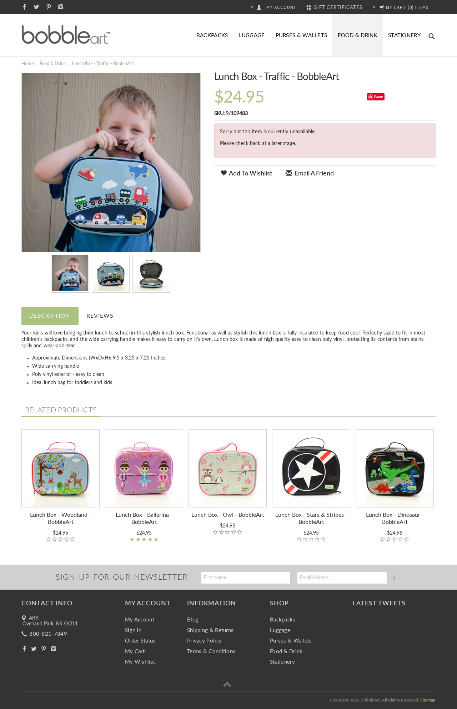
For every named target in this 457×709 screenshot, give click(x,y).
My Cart (135, 651)
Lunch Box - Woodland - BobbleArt (60, 518)
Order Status (140, 641)
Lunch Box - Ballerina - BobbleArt (144, 518)
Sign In (133, 630)
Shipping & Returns (210, 630)
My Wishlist (140, 662)
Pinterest (49, 7)
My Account (139, 620)
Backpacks (212, 35)
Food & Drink (357, 35)
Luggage (251, 35)
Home (27, 63)
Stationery (404, 35)
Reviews (100, 316)
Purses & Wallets (301, 35)
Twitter (37, 7)
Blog (193, 620)
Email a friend (313, 173)
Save (378, 96)
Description (49, 316)
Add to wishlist (250, 173)
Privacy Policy (204, 641)
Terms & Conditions (211, 651)
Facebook (24, 7)
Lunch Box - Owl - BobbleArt (227, 515)
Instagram (61, 7)
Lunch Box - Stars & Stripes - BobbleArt (311, 518)
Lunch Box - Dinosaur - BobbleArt (395, 518)
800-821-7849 (47, 634)
